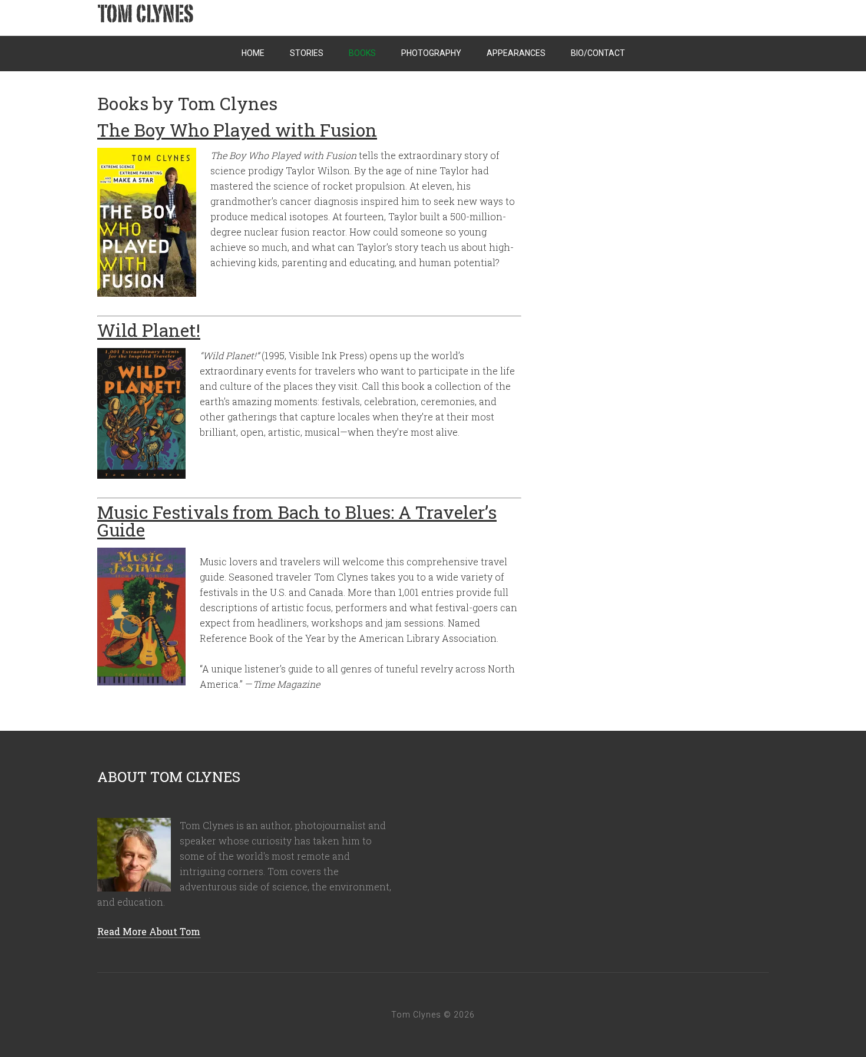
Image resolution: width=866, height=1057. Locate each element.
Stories (306, 53)
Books (362, 53)
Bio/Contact (598, 53)
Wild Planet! (148, 330)
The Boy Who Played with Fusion (237, 129)
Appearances (516, 53)
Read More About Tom (148, 931)
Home (253, 53)
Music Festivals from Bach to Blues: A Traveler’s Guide (297, 521)
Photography (431, 53)
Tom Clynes (221, 17)
